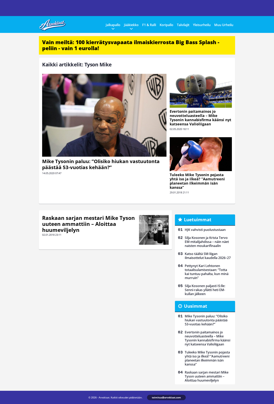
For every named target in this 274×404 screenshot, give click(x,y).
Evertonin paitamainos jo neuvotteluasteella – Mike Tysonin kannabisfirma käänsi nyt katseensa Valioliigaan (200, 117)
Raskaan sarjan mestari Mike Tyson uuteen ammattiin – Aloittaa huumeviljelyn (88, 223)
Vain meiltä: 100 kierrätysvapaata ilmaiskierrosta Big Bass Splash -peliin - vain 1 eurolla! (130, 45)
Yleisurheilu (202, 25)
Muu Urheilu (223, 25)
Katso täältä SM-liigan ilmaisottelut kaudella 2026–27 (208, 256)
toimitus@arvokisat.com (166, 397)
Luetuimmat (197, 219)
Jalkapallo (113, 25)
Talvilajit (183, 25)
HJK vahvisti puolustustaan (205, 229)
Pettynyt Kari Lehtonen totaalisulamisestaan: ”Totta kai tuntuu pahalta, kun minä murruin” (206, 272)
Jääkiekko (131, 25)
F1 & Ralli (149, 25)
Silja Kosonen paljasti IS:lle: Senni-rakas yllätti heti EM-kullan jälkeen (205, 290)
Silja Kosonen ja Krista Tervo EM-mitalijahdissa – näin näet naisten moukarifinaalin (207, 241)
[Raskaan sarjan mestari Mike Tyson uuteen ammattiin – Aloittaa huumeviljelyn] (154, 230)
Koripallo (166, 25)
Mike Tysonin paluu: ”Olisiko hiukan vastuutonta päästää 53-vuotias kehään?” (101, 164)
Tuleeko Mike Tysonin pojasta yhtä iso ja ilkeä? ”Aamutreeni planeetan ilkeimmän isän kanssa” (197, 181)
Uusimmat (195, 306)
